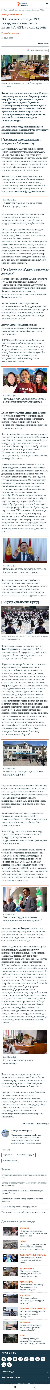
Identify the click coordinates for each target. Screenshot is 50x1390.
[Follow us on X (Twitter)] (9, 1359)
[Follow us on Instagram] (37, 1359)
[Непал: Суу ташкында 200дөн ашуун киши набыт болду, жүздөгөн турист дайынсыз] (10, 1244)
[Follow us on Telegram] (20, 1359)
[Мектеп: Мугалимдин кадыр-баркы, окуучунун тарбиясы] (25, 753)
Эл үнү (22, 1336)
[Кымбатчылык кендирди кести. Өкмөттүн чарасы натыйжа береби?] (10, 1325)
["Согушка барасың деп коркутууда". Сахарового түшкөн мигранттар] (10, 1271)
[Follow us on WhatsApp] (43, 1359)
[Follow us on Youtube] (15, 1359)
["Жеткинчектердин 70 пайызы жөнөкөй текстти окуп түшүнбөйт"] (25, 899)
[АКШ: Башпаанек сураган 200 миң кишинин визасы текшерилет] (10, 1311)
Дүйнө (22, 1242)
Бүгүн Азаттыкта (27, 1269)
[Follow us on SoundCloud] (31, 1359)
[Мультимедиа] (15, 1387)
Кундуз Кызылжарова (10, 33)
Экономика (25, 1322)
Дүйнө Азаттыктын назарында (33, 1255)
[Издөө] (34, 1387)
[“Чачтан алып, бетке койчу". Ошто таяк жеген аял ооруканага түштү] (10, 1285)
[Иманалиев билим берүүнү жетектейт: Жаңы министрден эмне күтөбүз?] (25, 550)
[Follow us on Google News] (26, 1359)
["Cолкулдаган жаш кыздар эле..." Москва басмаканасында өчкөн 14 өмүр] (10, 1231)
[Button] (43, 43)
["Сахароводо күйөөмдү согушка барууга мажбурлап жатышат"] (10, 1298)
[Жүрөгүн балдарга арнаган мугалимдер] (25, 1042)
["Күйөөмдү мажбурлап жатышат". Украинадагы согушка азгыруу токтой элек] (10, 1338)
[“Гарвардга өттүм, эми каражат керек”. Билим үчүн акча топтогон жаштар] (25, 380)
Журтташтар (25, 1295)
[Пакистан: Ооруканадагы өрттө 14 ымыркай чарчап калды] (10, 1258)
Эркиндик (24, 1228)
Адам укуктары (26, 1282)
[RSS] (3, 1364)
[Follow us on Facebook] (3, 1359)
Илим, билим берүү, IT (13, 15)
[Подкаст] (9, 1364)
